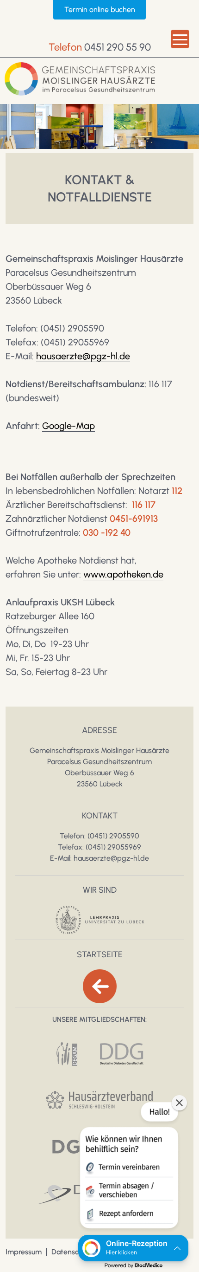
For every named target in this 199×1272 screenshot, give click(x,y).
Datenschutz (72, 1251)
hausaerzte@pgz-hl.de (83, 356)
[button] (128, 1167)
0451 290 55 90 (117, 47)
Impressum (24, 1251)
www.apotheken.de (123, 574)
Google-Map (68, 425)
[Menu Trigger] (180, 39)
